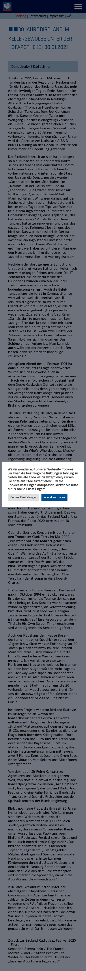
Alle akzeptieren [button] (54, 497)
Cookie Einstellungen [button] (23, 497)
